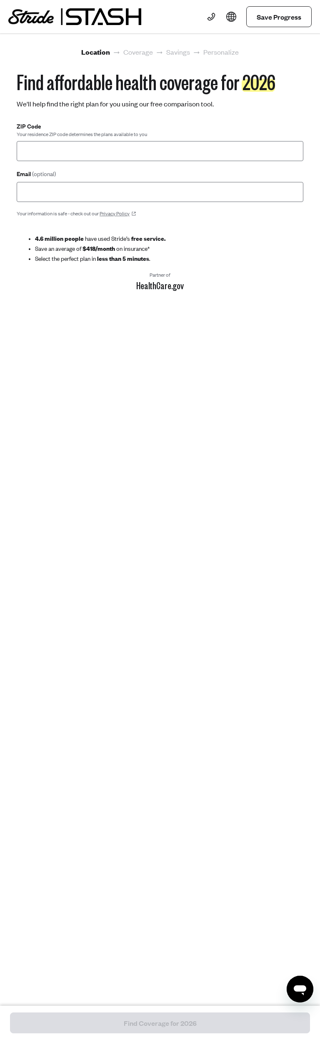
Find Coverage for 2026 (160, 1022)
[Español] (231, 17)
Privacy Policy (115, 213)
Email (36, 174)
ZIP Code (29, 126)
